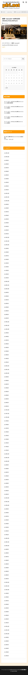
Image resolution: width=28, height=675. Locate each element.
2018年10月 (6, 373)
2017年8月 (6, 424)
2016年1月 (6, 494)
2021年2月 (6, 274)
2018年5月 (6, 391)
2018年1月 (6, 406)
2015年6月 (6, 520)
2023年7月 (6, 167)
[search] (23, 58)
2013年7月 (6, 600)
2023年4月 (6, 178)
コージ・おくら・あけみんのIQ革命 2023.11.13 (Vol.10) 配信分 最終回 (13, 102)
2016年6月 (6, 475)
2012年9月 (6, 637)
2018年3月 (6, 398)
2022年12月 (6, 193)
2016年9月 (6, 464)
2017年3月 (6, 442)
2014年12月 (6, 538)
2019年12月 (6, 321)
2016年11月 (6, 457)
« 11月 (6, 87)
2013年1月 (6, 622)
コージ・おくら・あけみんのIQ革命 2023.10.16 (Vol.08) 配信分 (13, 112)
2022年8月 (6, 208)
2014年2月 (6, 575)
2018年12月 (6, 365)
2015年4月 (6, 523)
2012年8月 (6, 641)
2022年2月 (6, 230)
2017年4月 (6, 439)
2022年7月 (6, 211)
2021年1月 (6, 277)
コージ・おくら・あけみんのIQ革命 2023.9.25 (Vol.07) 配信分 (13, 117)
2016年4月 (6, 483)
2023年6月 (6, 171)
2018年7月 (6, 384)
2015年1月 (6, 534)
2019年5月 (6, 347)
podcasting (9, 12)
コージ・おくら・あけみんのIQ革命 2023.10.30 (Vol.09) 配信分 (13, 107)
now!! (3, 47)
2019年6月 (6, 343)
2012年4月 (6, 652)
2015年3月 (6, 527)
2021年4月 (6, 266)
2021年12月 (6, 237)
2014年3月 (6, 571)
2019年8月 (6, 336)
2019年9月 (6, 332)
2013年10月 (6, 589)
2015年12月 (6, 497)
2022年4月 (6, 222)
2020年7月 (6, 299)
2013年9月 (6, 593)
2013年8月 (6, 597)
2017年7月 (6, 428)
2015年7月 (6, 516)
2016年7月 (6, 472)
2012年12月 (6, 626)
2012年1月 (6, 655)
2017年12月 (6, 409)
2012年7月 (6, 644)
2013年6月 (6, 604)
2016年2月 (6, 490)
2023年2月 (6, 186)
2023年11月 (6, 153)
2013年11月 (6, 586)
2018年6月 (6, 387)
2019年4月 (6, 351)
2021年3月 (6, 270)
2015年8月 (6, 512)
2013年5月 (6, 608)
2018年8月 (6, 380)
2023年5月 (6, 175)
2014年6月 (6, 560)
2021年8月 (6, 252)
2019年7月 (6, 340)
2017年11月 (6, 413)
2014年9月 (6, 549)
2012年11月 (6, 630)
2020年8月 (6, 296)
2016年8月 (6, 468)
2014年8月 (6, 553)
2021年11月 (6, 241)
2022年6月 (6, 215)
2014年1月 (6, 578)
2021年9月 (6, 248)
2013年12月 (6, 582)
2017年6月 (6, 431)
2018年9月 (6, 376)
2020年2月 (6, 314)
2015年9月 (6, 509)
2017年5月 (6, 435)
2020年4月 (6, 307)
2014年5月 (6, 564)
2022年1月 (6, 233)
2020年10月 (6, 288)
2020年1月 (6, 318)
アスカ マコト (8, 139)
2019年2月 (6, 358)
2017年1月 (6, 450)
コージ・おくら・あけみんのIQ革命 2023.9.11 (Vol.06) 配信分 (13, 122)
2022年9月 (6, 204)
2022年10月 (6, 200)
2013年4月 (6, 611)
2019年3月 (6, 354)
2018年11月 (6, 369)
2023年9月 (6, 160)
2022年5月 (6, 219)
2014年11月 (6, 542)
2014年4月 (6, 567)
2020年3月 (6, 310)
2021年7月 (6, 255)
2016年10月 (6, 461)
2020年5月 (6, 303)
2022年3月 (6, 226)
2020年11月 (6, 285)
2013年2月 (6, 619)
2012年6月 (6, 648)
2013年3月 (6, 615)
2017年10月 (6, 417)
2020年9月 (6, 292)
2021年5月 (6, 263)
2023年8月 (6, 164)
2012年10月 (6, 633)
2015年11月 (6, 501)
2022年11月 (6, 197)
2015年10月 (6, 505)
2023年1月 (6, 189)
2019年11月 (6, 325)
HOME (3, 12)
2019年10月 (6, 329)
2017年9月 (6, 420)
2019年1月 (6, 362)
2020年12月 (6, 281)
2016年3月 (6, 486)
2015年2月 (6, 531)
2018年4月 (6, 395)
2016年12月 (6, 453)
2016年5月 (6, 479)
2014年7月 (6, 556)
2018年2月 (6, 402)
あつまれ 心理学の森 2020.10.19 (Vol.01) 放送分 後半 (13, 137)
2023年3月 (6, 182)
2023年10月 (6, 156)
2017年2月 (6, 446)
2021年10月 (6, 244)
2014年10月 (6, 545)
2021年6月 (6, 259)
